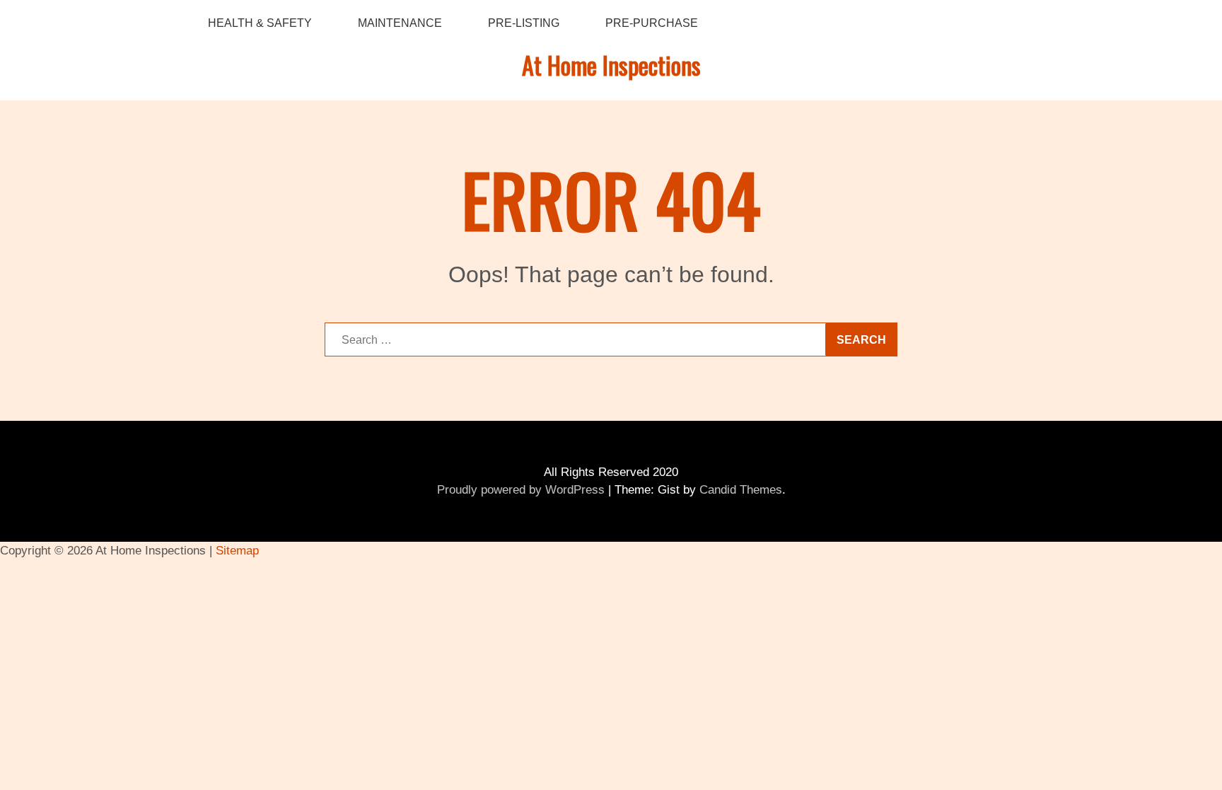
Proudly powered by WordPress (521, 489)
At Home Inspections (611, 65)
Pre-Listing (523, 23)
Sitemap (237, 550)
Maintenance (400, 23)
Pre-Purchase (651, 23)
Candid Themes (740, 489)
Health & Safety (260, 23)
